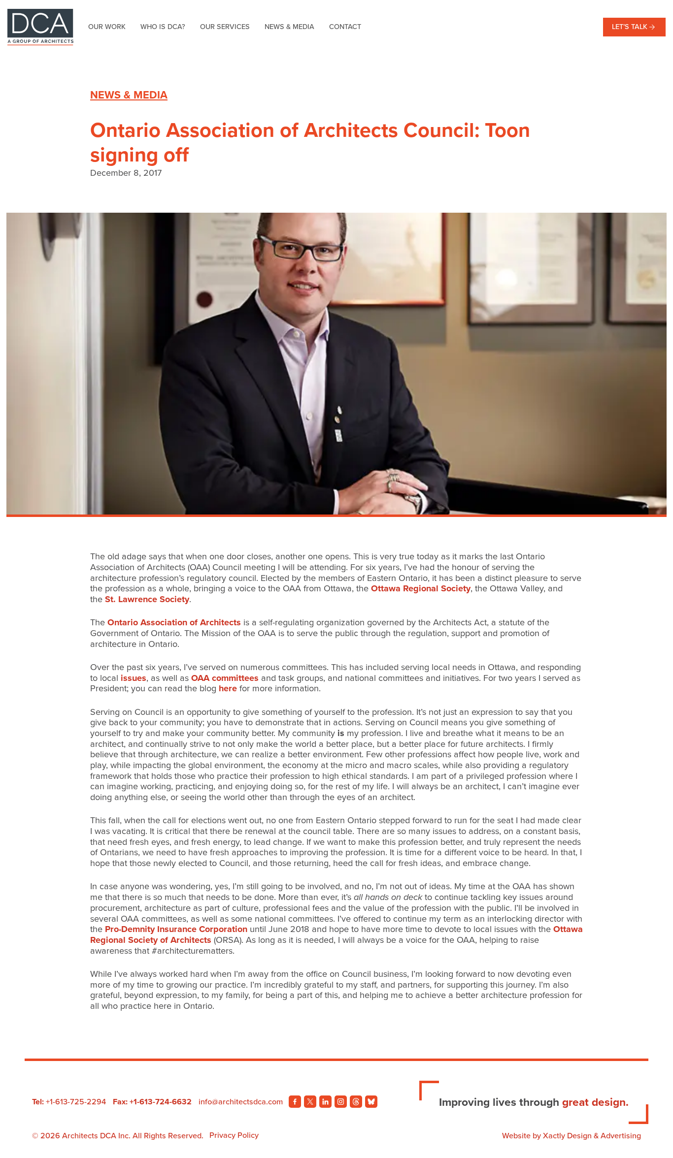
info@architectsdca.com (241, 1102)
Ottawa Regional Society (421, 588)
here (228, 688)
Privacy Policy (234, 1135)
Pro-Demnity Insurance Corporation (176, 929)
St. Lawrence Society (147, 599)
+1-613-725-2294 (76, 1102)
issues (133, 678)
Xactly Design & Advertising (592, 1136)
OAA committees (225, 678)
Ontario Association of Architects (173, 622)
